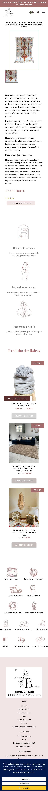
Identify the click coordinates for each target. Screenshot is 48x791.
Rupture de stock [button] (24, 415)
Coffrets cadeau (24, 720)
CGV (24, 739)
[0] (34, 12)
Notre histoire (24, 709)
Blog (24, 716)
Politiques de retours (24, 746)
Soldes (24, 725)
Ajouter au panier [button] (24, 480)
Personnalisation (24, 713)
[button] (44, 12)
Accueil (24, 706)
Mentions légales (24, 736)
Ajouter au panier (21, 203)
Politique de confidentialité (24, 743)
